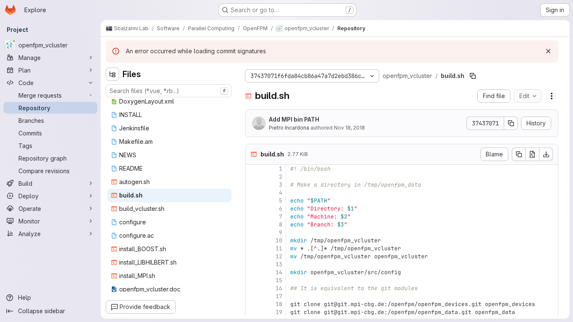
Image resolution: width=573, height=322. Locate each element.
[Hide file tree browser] (112, 74)
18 (279, 304)
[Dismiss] (548, 51)
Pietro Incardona (289, 128)
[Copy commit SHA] (511, 123)
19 (279, 312)
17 (279, 296)
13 (279, 264)
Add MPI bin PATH (294, 119)
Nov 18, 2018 (349, 128)
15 (279, 280)
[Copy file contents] (518, 154)
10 (279, 240)
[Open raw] (532, 154)
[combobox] (169, 90)
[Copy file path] (472, 76)
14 (279, 272)
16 (279, 288)
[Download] (546, 154)
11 (279, 248)
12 (279, 256)
